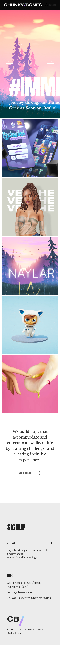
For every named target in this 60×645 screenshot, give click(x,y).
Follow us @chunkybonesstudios (29, 598)
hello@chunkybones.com (24, 592)
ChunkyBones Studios (28, 629)
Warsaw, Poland (17, 586)
